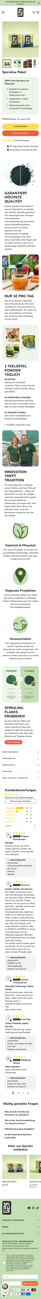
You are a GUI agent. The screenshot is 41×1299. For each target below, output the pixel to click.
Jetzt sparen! (30, 1283)
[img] (19, 833)
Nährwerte (8, 765)
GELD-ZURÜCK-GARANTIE (15, 778)
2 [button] (18, 1093)
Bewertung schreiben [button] (20, 801)
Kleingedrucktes (13, 1234)
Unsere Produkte (13, 1220)
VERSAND (7, 771)
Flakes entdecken (13, 742)
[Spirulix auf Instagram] (33, 1207)
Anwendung (9, 758)
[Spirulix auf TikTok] (37, 1207)
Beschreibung (10, 752)
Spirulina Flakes (19, 727)
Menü (5, 1227)
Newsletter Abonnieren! (18, 1241)
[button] (8, 140)
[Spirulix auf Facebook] (29, 1207)
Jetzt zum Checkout (20, 133)
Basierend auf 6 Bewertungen (19, 797)
